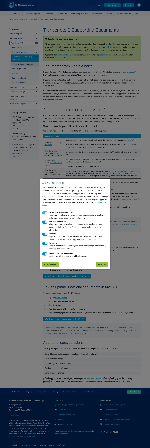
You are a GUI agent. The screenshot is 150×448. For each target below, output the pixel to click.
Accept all (102, 264)
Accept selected (50, 264)
